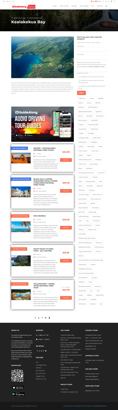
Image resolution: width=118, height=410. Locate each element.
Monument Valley (84, 194)
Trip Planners (82, 291)
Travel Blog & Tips (41, 365)
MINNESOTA (82, 190)
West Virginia (82, 299)
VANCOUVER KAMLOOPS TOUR (94, 341)
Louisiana (95, 177)
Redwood (99, 243)
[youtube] (111, 1)
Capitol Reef (94, 129)
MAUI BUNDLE (39, 216)
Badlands (81, 107)
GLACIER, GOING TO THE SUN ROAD (71, 349)
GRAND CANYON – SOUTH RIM (69, 352)
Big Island (15, 18)
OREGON (81, 229)
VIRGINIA (89, 295)
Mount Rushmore (96, 199)
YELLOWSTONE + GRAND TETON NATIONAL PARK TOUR (44, 286)
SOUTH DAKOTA (83, 277)
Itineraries (98, 159)
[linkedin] (106, 1)
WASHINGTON (100, 295)
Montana (91, 190)
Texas (90, 282)
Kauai (80, 168)
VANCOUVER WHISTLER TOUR (93, 343)
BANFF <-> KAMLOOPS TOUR (93, 338)
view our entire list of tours (96, 66)
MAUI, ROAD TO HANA (67, 360)
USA (24, 18)
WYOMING (93, 299)
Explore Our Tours (41, 379)
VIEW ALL (63, 378)
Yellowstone (82, 304)
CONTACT (100, 6)
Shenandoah (82, 264)
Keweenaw (89, 168)
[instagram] (114, 1)
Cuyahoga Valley (84, 138)
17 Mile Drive (82, 98)
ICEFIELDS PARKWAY (90, 349)
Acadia (92, 98)
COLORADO (91, 133)
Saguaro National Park (85, 251)
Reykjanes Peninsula (84, 247)
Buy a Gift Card (40, 373)
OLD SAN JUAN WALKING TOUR (69, 372)
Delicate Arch (83, 142)
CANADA (81, 124)
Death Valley (96, 138)
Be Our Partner (40, 370)
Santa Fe (98, 251)
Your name (80, 46)
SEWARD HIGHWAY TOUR (68, 375)
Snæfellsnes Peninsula (85, 269)
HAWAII (36, 18)
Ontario (97, 225)
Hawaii (20, 18)
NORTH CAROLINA (84, 216)
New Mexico (95, 208)
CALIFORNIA (94, 120)
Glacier (100, 146)
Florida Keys (90, 146)
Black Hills (89, 116)
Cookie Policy (76, 406)
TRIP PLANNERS (84, 6)
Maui (100, 181)
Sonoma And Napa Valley (86, 273)
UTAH (98, 291)
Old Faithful (96, 221)
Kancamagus (94, 164)
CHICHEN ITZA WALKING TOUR (69, 392)
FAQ (92, 6)
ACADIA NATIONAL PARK (67, 335)
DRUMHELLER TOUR (90, 346)
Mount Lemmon (97, 194)
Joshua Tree (82, 164)
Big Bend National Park (85, 111)
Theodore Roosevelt (85, 286)
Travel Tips (98, 286)
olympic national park (85, 225)
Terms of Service (86, 406)
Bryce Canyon (83, 120)
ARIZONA (97, 103)
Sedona (81, 256)
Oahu (80, 221)
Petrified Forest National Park (87, 238)
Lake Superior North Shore (86, 173)
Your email (80, 54)
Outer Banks (82, 234)
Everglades (94, 142)
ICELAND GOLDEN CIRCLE (92, 374)
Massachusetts (90, 181)
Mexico (81, 186)
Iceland (89, 155)
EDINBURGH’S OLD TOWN (92, 391)
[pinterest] (108, 1)
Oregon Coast (92, 229)
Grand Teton (95, 151)
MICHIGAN (90, 186)
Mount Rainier (83, 199)
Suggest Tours (40, 376)
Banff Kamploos (93, 107)
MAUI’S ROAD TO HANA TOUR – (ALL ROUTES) (43, 250)
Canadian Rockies (93, 124)
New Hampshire (83, 208)
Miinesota (100, 186)
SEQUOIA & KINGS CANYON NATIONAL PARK (91, 260)
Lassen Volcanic (83, 177)
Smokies (92, 264)
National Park (82, 203)
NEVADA (92, 203)
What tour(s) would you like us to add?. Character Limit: (91, 68)
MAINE (80, 181)
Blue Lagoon (100, 116)
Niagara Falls (92, 212)
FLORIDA (81, 146)
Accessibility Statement (99, 406)
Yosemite (93, 304)
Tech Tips (94, 277)
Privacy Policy (67, 406)
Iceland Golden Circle (85, 159)
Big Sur (81, 116)
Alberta (81, 103)
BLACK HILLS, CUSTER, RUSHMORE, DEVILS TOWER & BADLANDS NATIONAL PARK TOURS (45, 182)
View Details (66, 160)
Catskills (81, 133)
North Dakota (97, 216)
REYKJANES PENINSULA (91, 376)
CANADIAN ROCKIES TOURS (93, 335)
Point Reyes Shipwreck (85, 243)
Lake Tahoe (101, 173)
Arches (89, 103)
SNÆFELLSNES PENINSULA (92, 379)
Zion (101, 304)
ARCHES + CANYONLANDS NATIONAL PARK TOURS (44, 149)
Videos (41, 18)
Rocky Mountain (99, 247)
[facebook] (103, 1)
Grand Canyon (83, 151)
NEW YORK (81, 212)
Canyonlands (82, 129)
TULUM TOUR (64, 389)
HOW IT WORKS (64, 6)
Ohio (87, 221)
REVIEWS (74, 6)
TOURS (55, 6)
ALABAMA (100, 98)
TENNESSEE (81, 282)
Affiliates (38, 368)
